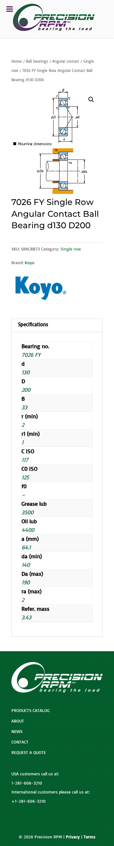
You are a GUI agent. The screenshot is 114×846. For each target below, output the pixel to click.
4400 (28, 529)
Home (16, 61)
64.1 (26, 547)
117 (25, 459)
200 (26, 389)
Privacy (73, 836)
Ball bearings (37, 61)
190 (26, 582)
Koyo (30, 262)
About (17, 720)
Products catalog (30, 710)
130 (25, 372)
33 (24, 407)
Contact (19, 741)
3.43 (26, 617)
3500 (28, 512)
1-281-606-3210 (26, 783)
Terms (89, 836)
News (16, 731)
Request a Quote (28, 752)
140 (26, 564)
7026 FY (31, 354)
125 (25, 477)
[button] (91, 99)
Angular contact (65, 61)
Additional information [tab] (57, 325)
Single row (70, 248)
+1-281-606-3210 (28, 801)
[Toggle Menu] (9, 9)
